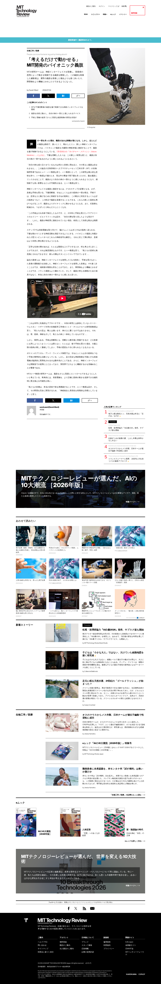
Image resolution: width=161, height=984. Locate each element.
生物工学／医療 (33, 51)
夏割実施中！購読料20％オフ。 (80, 40)
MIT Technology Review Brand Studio (96, 643)
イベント (122, 14)
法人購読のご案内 (67, 949)
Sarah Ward (33, 90)
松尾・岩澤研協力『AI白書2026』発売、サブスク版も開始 (125, 426)
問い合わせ (42, 945)
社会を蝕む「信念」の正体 (135, 832)
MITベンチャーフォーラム (134, 953)
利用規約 (107, 945)
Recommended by (131, 617)
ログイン (102, 6)
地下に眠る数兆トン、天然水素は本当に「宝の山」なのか (125, 413)
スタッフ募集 (87, 945)
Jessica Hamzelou (90, 734)
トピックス (95, 14)
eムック (113, 14)
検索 (123, 6)
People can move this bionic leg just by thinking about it (47, 54)
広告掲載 (85, 949)
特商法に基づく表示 (46, 952)
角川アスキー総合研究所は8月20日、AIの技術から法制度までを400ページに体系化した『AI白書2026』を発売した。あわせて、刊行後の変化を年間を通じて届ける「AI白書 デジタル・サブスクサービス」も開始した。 (113, 636)
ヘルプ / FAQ (42, 942)
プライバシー (109, 949)
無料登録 (134, 13)
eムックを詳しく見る (133, 841)
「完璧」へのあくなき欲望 (91, 832)
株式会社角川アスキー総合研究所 (58, 966)
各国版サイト (130, 945)
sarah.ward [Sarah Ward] (49, 407)
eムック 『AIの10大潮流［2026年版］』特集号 (107, 743)
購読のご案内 (91, 6)
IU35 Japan (129, 942)
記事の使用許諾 (88, 952)
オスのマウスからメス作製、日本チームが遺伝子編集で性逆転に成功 (125, 448)
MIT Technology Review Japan (93, 754)
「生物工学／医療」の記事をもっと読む (126, 795)
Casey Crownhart (89, 705)
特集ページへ (131, 502)
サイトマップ (43, 949)
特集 (105, 14)
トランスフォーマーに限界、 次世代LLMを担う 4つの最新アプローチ (126, 458)
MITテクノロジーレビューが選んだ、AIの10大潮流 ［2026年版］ (79, 482)
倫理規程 (107, 942)
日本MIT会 (129, 949)
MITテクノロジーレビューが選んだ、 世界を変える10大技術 (78, 859)
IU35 (86, 14)
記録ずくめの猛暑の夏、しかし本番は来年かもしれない (126, 438)
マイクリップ (112, 6)
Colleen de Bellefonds (91, 671)
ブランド (85, 942)
